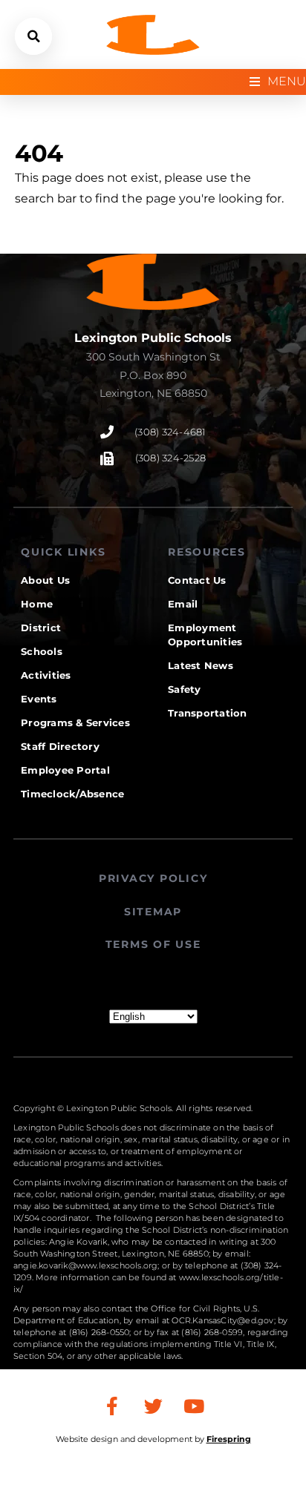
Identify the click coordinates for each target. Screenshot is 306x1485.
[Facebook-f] (112, 1406)
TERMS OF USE (153, 944)
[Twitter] (153, 1406)
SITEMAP (153, 911)
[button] (33, 36)
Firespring (228, 1439)
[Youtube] (193, 1406)
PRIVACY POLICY (153, 878)
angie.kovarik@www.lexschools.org (85, 1265)
